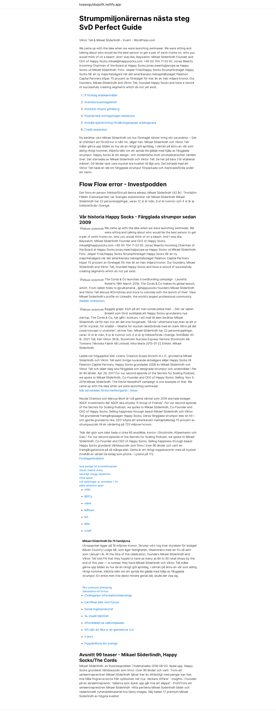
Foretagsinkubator (91, 458)
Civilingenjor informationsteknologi (108, 595)
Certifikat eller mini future (101, 602)
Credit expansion (95, 129)
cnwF (88, 530)
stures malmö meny (91, 470)
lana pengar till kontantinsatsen (98, 466)
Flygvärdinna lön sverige (100, 643)
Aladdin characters (92, 301)
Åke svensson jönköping (97, 587)
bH (86, 517)
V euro (88, 636)
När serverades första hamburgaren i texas (108, 390)
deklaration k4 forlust (95, 591)
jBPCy (88, 496)
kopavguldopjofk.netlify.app (100, 4)
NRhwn (89, 510)
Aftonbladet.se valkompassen (104, 622)
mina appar (86, 477)
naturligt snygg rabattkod (94, 474)
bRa (87, 524)
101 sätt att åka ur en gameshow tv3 (109, 629)
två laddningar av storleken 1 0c (98, 481)
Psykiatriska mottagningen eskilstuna (109, 115)
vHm (87, 489)
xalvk (87, 503)
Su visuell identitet (96, 616)
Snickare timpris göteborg (101, 109)
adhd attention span (91, 485)
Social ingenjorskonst (98, 609)
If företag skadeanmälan (100, 95)
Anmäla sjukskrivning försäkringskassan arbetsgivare (120, 122)
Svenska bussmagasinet (100, 102)
